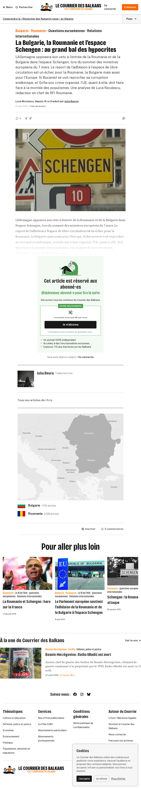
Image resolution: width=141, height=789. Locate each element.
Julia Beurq (71, 101)
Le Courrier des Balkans (78, 6)
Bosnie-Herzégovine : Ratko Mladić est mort (78, 654)
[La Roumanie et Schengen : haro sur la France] (27, 573)
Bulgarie (22, 30)
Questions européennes (66, 30)
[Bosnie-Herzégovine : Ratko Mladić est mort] (20, 663)
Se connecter (86, 357)
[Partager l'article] (124, 118)
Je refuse (101, 778)
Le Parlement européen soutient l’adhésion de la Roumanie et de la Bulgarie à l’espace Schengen (79, 607)
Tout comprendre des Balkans (78, 9)
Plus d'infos (118, 778)
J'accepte (84, 778)
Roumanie (38, 30)
